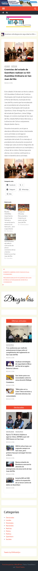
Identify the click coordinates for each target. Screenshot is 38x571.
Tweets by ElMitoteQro (12, 552)
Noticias (14, 66)
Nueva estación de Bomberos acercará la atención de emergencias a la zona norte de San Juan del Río (19, 466)
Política (8, 534)
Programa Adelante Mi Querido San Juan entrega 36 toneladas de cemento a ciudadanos (17, 280)
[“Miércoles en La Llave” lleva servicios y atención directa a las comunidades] (10, 391)
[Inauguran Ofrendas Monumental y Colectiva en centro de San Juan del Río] (23, 207)
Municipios (10, 345)
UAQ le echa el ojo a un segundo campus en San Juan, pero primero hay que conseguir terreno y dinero (19, 450)
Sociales (9, 539)
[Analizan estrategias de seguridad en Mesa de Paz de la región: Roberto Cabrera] (10, 363)
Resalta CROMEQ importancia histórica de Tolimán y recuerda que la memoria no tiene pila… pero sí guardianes (9, 220)
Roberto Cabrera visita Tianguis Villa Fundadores (16, 273)
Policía (8, 531)
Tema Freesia (20, 567)
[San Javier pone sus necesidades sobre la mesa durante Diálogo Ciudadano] (10, 377)
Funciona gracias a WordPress (12, 564)
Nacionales (10, 526)
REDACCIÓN (8, 83)
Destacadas (10, 431)
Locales (7, 66)
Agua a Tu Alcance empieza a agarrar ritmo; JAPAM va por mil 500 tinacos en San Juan (17, 437)
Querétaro (9, 536)
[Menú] (3, 8)
